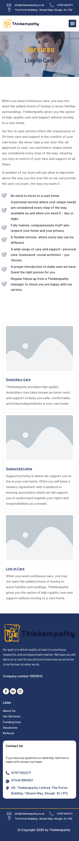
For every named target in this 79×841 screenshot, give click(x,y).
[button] (72, 23)
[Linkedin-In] (13, 691)
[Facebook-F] (6, 691)
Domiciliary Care (18, 379)
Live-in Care (15, 568)
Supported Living (19, 468)
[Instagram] (20, 691)
